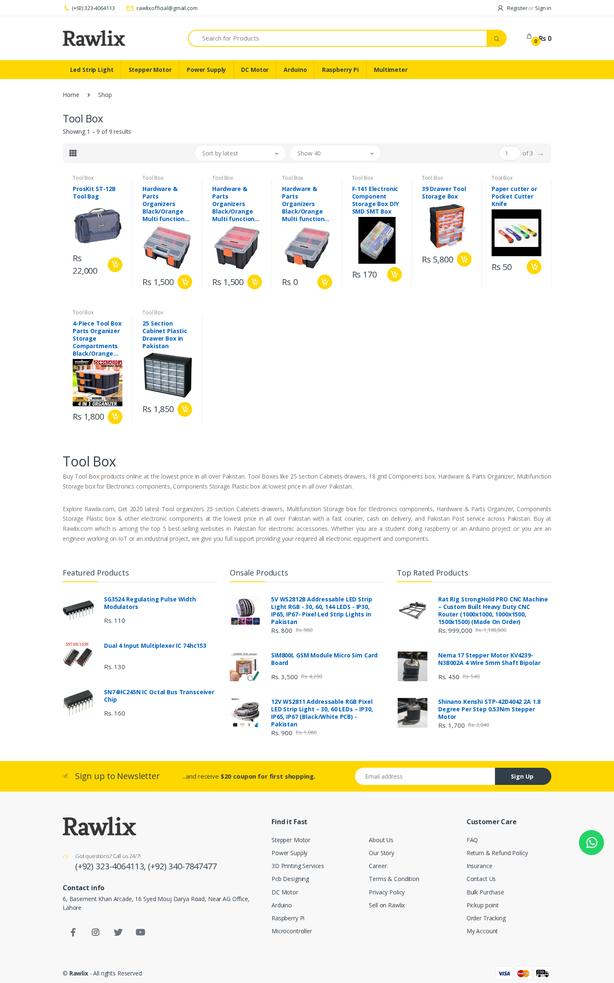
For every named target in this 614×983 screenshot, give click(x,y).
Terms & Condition (394, 879)
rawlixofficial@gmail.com (166, 8)
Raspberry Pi (340, 70)
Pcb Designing (290, 879)
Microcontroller (291, 931)
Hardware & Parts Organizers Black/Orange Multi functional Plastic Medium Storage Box (236, 204)
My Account (482, 931)
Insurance (479, 866)
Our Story (381, 853)
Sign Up (522, 776)
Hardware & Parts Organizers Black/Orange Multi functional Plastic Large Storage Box (166, 204)
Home (71, 95)
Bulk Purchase (485, 892)
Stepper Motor (150, 70)
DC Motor (255, 70)
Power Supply (206, 70)
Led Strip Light (92, 70)
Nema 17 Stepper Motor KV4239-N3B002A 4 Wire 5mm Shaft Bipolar (489, 659)
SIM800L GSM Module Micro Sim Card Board (324, 659)
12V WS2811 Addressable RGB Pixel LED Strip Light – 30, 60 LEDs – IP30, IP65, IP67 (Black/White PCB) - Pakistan (322, 713)
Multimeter (391, 70)
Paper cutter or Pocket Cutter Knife (514, 196)
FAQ (472, 840)
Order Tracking (486, 918)
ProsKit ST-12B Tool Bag (94, 192)
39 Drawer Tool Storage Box (444, 192)
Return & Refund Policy (497, 853)
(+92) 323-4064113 (93, 8)
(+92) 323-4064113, (111, 866)
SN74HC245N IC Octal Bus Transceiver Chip (159, 695)
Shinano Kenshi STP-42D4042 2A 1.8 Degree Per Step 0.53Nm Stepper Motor (489, 709)
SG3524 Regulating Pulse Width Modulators (150, 603)
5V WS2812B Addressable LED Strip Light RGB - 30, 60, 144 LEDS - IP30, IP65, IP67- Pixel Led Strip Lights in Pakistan (321, 611)
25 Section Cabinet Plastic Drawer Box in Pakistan (164, 335)
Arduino (295, 70)
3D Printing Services (297, 866)
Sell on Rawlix (387, 905)
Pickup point (483, 905)
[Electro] (94, 38)
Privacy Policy (387, 892)
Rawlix (78, 973)
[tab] (73, 153)
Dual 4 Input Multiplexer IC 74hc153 (155, 645)
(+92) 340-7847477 (182, 866)
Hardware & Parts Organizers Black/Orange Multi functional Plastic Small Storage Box (306, 204)
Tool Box (83, 177)
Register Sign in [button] (528, 8)
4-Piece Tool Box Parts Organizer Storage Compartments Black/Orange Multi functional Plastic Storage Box (97, 338)
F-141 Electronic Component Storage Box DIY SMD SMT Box (375, 200)
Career (377, 866)
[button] (240, 153)
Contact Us (481, 879)
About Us (381, 840)
